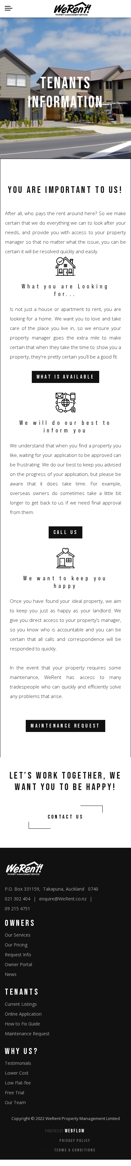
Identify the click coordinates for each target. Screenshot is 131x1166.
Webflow (75, 1131)
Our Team (15, 1102)
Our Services (18, 935)
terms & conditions (75, 1150)
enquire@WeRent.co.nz (62, 899)
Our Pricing (16, 945)
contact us (66, 817)
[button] (8, 9)
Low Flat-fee (18, 1083)
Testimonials (18, 1063)
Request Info (18, 955)
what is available (66, 377)
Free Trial (14, 1093)
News (11, 974)
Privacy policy (74, 1140)
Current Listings (21, 1004)
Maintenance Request (27, 1034)
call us (65, 532)
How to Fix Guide (22, 1024)
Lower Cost (17, 1073)
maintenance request (65, 726)
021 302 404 (17, 899)
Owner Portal (18, 964)
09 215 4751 (17, 909)
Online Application (23, 1014)
